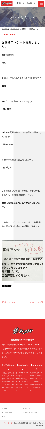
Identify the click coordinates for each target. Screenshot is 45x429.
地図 (3, 417)
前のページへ (9, 302)
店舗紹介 (5, 408)
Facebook (22, 365)
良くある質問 (7, 412)
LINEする (32, 3)
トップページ (5, 29)
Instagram (36, 365)
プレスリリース (14, 29)
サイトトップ (7, 423)
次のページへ (35, 302)
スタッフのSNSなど (30, 412)
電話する (21, 3)
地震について (28, 408)
